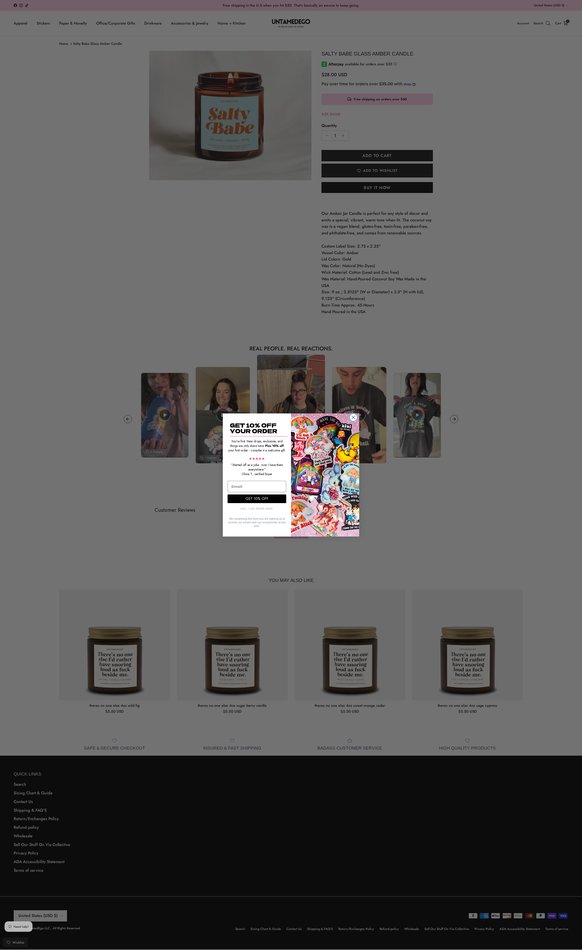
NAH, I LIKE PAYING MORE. (257, 509)
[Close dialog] (353, 417)
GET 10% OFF (257, 498)
